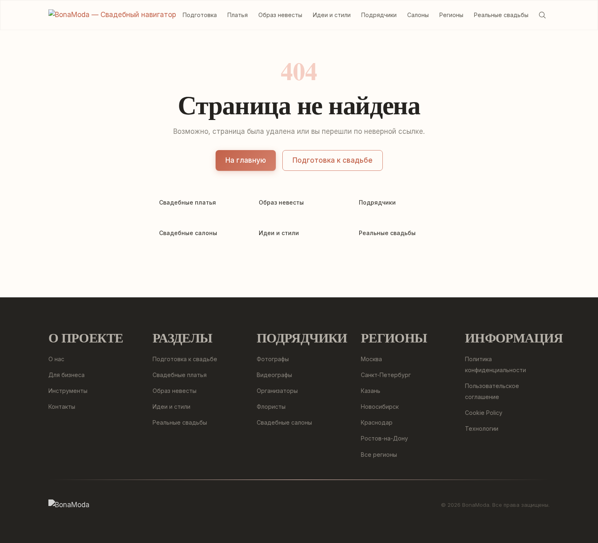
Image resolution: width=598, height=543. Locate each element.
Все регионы (379, 454)
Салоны (418, 14)
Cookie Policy (483, 412)
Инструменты (67, 390)
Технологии (481, 428)
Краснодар (377, 422)
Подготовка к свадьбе (332, 160)
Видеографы (274, 374)
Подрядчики (379, 14)
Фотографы (273, 358)
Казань (370, 390)
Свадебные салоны (284, 422)
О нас (56, 358)
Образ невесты (280, 14)
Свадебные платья (180, 374)
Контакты (61, 406)
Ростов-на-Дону (384, 438)
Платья (237, 14)
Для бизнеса (66, 374)
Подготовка (200, 14)
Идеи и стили (332, 14)
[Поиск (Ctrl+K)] (542, 15)
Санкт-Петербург (386, 374)
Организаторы (277, 390)
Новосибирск (380, 406)
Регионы (451, 14)
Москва (371, 358)
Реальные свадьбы (501, 14)
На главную (245, 160)
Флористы (271, 406)
